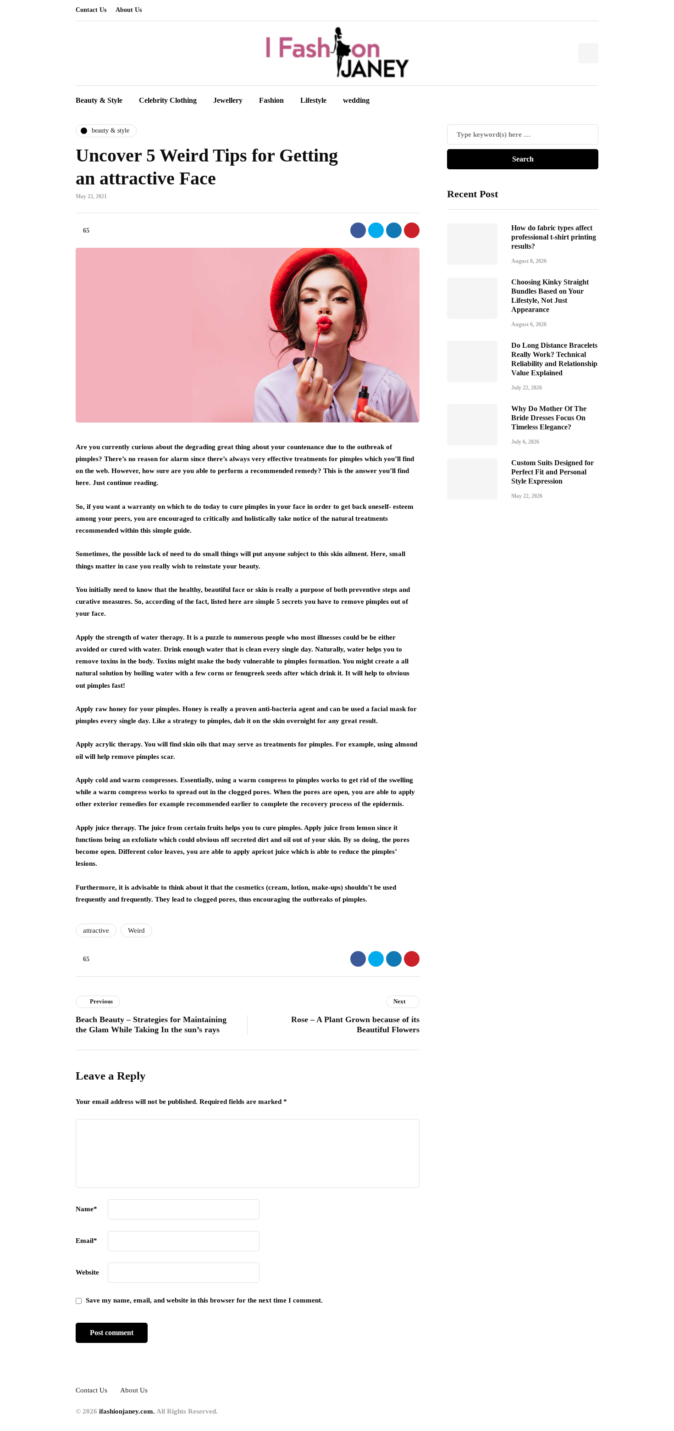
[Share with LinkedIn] (394, 230)
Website (87, 1272)
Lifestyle (313, 100)
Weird (136, 930)
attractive (96, 930)
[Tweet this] (376, 230)
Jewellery (228, 100)
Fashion (271, 100)
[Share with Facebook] (358, 230)
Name (86, 1209)
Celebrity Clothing (168, 100)
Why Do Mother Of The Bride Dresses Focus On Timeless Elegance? (548, 418)
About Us (129, 9)
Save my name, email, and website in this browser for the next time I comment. (204, 1300)
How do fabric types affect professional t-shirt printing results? (553, 237)
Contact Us (91, 9)
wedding (356, 100)
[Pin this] (412, 230)
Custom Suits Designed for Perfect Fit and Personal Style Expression (552, 472)
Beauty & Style (99, 100)
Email (86, 1240)
